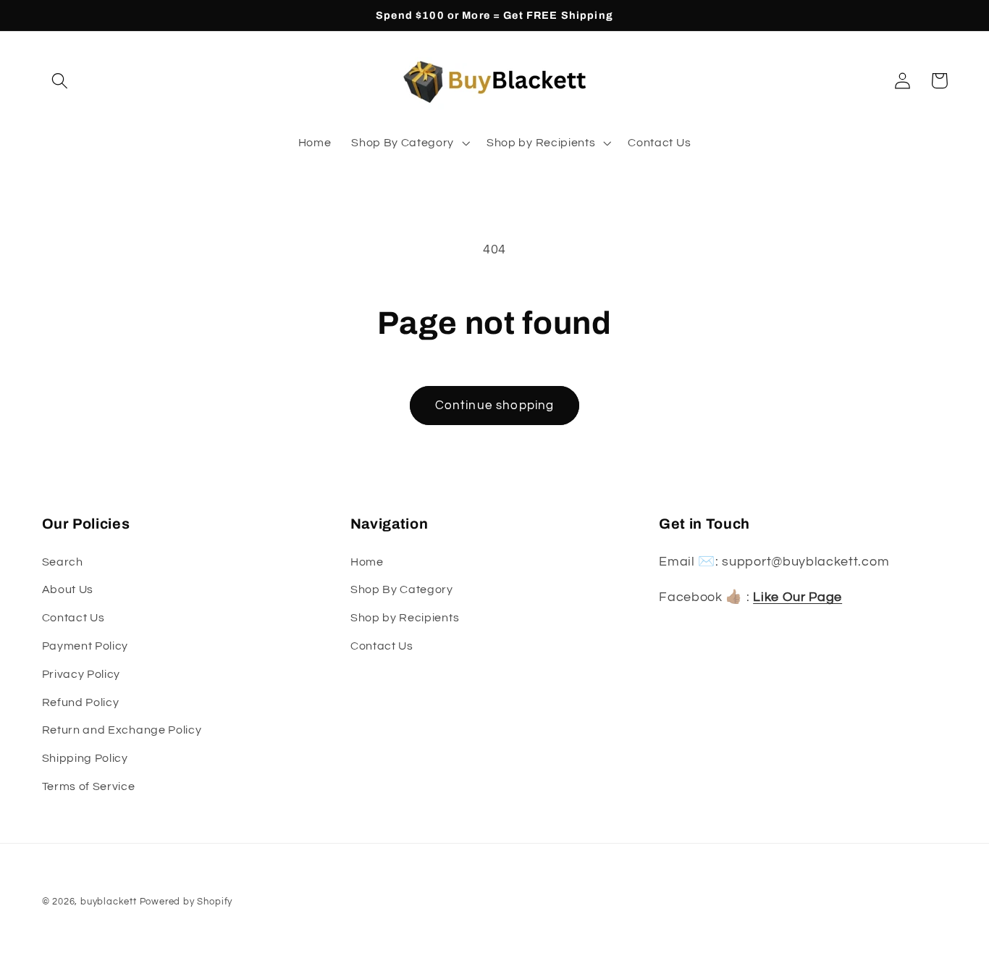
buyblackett (108, 902)
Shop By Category (401, 590)
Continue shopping (495, 405)
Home (367, 562)
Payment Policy (85, 646)
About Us (68, 590)
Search (62, 562)
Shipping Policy (85, 758)
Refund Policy (80, 702)
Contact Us (73, 618)
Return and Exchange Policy (122, 730)
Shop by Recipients (404, 618)
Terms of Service (88, 786)
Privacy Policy (81, 674)
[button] (60, 80)
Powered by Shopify (186, 902)
